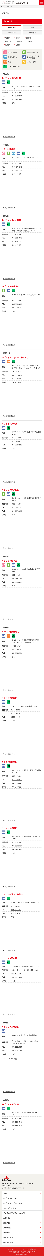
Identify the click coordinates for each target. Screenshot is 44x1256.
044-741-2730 (17, 507)
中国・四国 (12, 32)
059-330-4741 (17, 1122)
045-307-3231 (17, 375)
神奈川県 (8, 41)
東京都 (28, 38)
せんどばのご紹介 (9, 1208)
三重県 (18, 45)
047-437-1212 (17, 167)
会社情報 (6, 1232)
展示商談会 (7, 1227)
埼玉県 (7, 38)
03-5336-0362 (17, 304)
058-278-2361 (17, 578)
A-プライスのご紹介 (10, 1198)
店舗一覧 (6, 1218)
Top (2, 6)
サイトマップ (8, 1237)
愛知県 (7, 45)
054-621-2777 (17, 846)
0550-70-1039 (16, 713)
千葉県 (18, 38)
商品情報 (6, 1223)
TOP (5, 1193)
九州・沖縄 (32, 32)
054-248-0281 (17, 973)
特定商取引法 (8, 1242)
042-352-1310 (17, 238)
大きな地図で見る (9, 136)
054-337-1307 (16, 909)
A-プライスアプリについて (12, 1203)
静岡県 (30, 41)
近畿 (32, 27)
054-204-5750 (17, 649)
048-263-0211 (17, 96)
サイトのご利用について (30, 1249)
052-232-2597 (17, 1047)
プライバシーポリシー (13, 1249)
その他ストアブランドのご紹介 (14, 1213)
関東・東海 (12, 27)
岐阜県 (19, 41)
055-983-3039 (17, 779)
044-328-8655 (17, 441)
